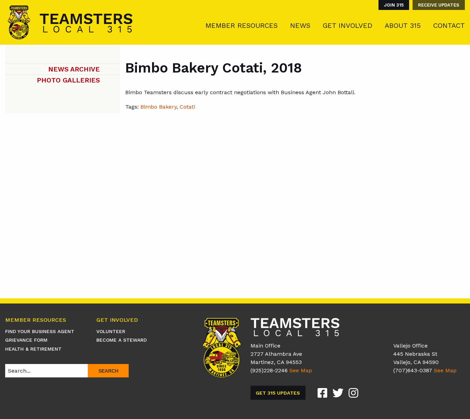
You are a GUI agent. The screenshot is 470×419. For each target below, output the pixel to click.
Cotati (187, 106)
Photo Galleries (68, 80)
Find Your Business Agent (39, 331)
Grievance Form (26, 340)
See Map (300, 370)
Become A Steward (121, 340)
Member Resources (241, 25)
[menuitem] (392, 5)
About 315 (403, 25)
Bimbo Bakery (158, 106)
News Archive (74, 69)
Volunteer (110, 331)
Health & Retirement (33, 349)
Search (108, 371)
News (300, 25)
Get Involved (347, 25)
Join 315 (394, 5)
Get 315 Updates (278, 393)
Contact (449, 25)
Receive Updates (438, 5)
